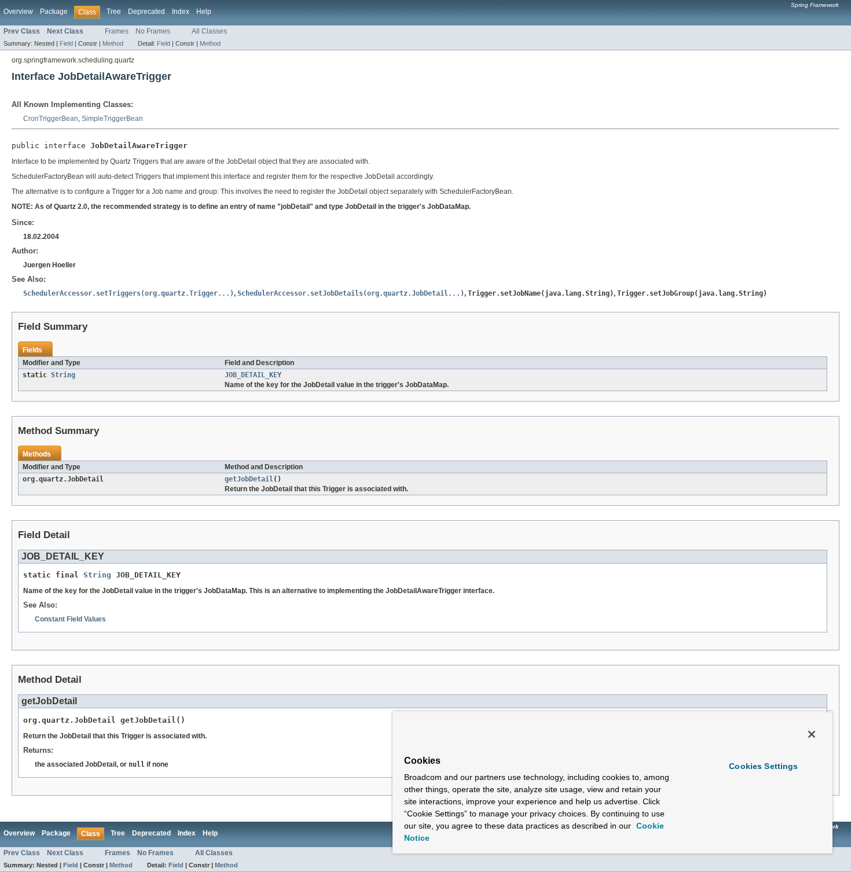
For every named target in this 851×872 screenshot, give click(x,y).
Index (180, 12)
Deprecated (146, 12)
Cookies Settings (763, 766)
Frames (117, 31)
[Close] (811, 734)
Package (54, 12)
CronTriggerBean (50, 119)
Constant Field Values (70, 619)
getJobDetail (249, 479)
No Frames (152, 31)
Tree (114, 12)
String (63, 375)
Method (112, 43)
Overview (18, 12)
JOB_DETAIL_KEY (253, 375)
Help (203, 12)
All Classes (209, 31)
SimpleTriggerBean (112, 119)
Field (66, 43)
